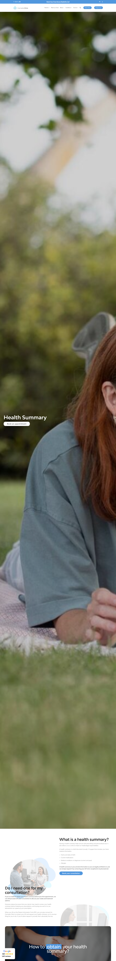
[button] (99, 2)
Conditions (68, 7)
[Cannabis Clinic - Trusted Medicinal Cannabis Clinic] (20, 7)
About (61, 7)
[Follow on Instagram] (15, 1)
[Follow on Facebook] (13, 1)
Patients (46, 7)
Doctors (75, 7)
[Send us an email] (16, 1)
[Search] (80, 8)
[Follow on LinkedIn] (19, 1)
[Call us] (18, 1)
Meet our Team (55, 7)
